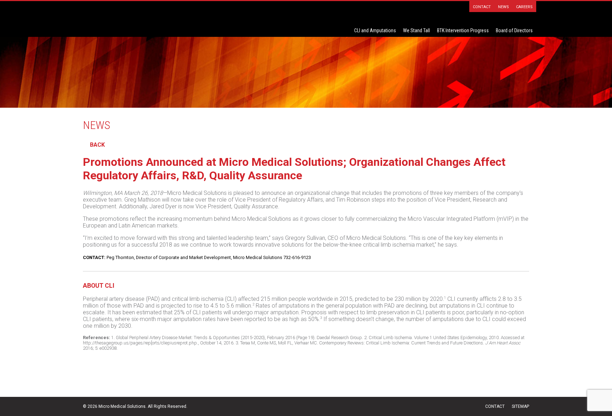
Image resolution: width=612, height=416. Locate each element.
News (503, 7)
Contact (482, 7)
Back (97, 144)
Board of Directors (514, 30)
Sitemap (520, 406)
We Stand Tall (416, 30)
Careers (524, 7)
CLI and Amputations (375, 30)
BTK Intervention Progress (463, 30)
